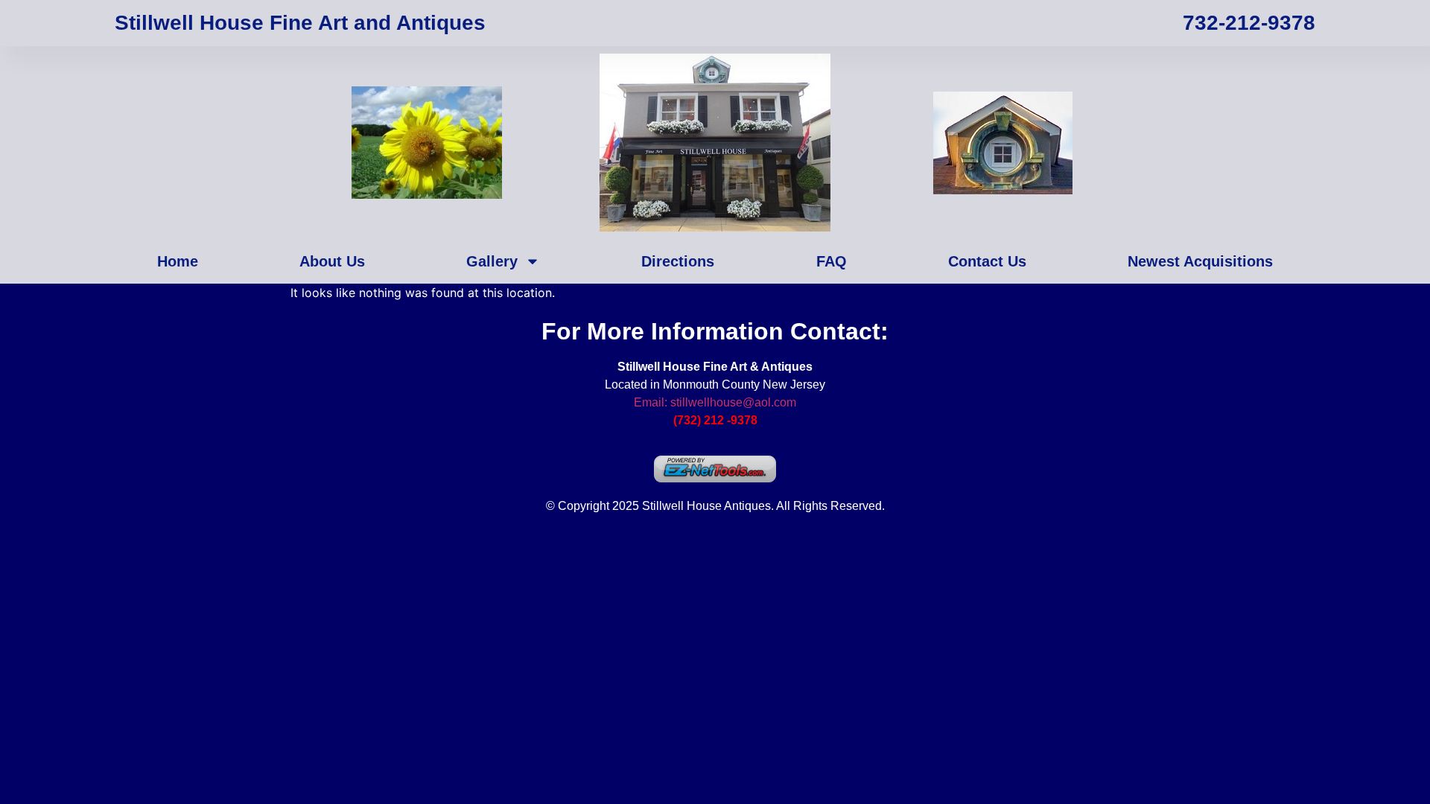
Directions (677, 261)
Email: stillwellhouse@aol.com (715, 402)
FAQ (831, 261)
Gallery (492, 261)
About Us (332, 261)
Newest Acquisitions (1200, 261)
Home (177, 261)
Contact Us (987, 261)
